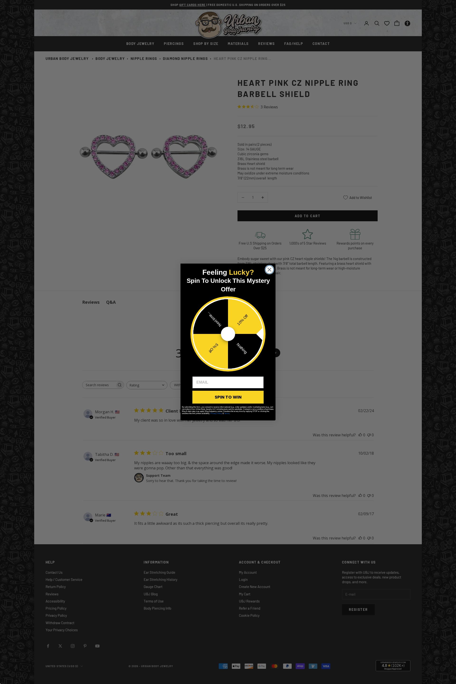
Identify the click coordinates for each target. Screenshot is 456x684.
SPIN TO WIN (228, 397)
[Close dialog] (269, 269)
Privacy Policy (216, 413)
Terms (226, 413)
